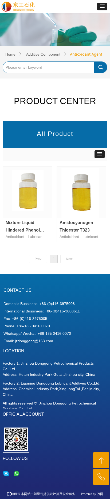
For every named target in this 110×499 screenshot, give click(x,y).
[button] (102, 6)
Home (10, 54)
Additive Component (43, 54)
